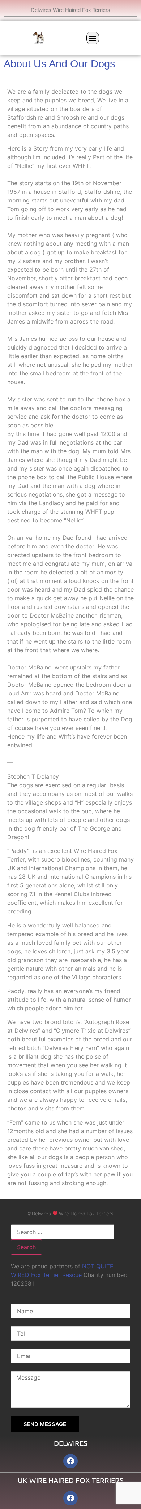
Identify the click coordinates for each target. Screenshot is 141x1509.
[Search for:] (62, 1231)
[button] (92, 38)
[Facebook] (70, 1461)
